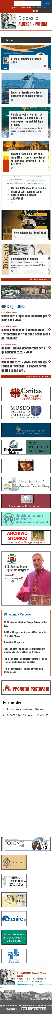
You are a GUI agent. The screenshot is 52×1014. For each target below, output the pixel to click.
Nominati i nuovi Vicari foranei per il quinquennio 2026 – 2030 (23, 350)
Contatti (8, 581)
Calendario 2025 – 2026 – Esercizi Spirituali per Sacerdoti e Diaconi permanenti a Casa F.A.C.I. (24, 366)
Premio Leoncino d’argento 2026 (26, 60)
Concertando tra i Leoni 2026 (30, 232)
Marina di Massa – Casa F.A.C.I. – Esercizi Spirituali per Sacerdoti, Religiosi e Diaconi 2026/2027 (28, 193)
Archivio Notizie (41, 279)
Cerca (46, 3)
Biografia (8, 575)
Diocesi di (29, 18)
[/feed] (34, 11)
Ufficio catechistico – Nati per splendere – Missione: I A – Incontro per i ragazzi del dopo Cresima (27, 120)
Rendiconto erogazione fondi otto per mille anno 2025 (24, 318)
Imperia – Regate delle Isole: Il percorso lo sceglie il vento (27, 94)
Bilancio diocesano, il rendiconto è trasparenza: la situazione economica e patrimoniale (26, 334)
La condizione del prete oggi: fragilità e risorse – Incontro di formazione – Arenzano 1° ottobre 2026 (28, 159)
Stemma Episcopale (13, 578)
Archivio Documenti (39, 376)
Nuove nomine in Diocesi (24, 259)
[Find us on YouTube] (37, 11)
